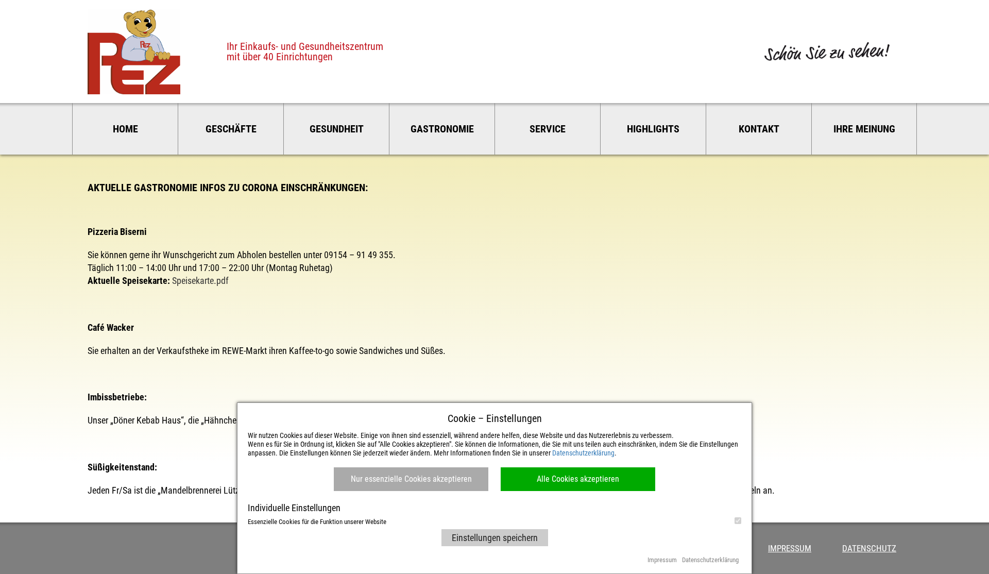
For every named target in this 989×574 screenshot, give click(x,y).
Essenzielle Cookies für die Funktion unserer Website (317, 522)
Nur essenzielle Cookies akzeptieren (411, 479)
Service (548, 129)
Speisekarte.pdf (200, 280)
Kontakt (759, 129)
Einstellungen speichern (495, 537)
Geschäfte (231, 129)
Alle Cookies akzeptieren (578, 479)
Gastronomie (442, 129)
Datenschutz (869, 548)
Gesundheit (337, 129)
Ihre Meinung (864, 129)
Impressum (789, 548)
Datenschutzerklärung (583, 453)
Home (125, 129)
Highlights (653, 129)
